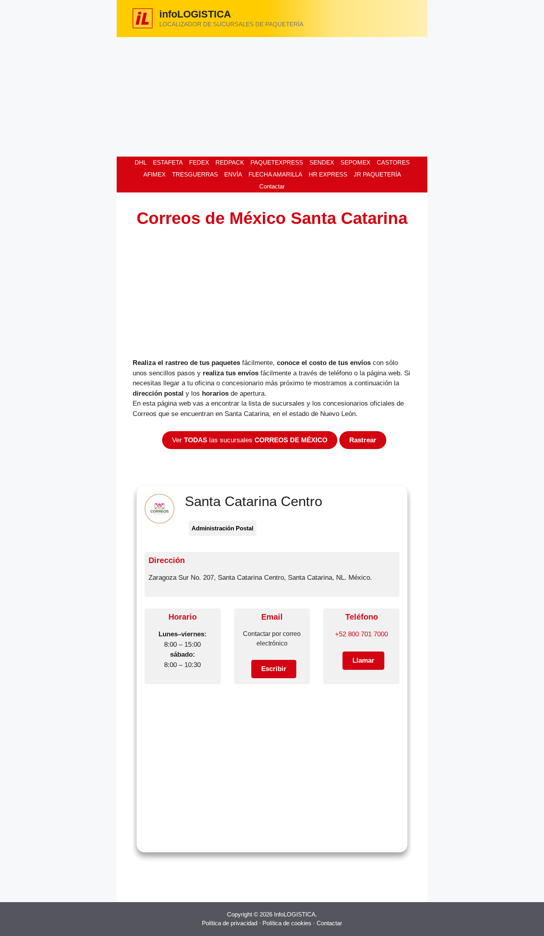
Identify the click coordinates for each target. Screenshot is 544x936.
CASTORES (393, 162)
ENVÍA (233, 174)
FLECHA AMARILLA (275, 174)
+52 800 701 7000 (361, 634)
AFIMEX (154, 174)
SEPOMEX (355, 162)
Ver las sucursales (249, 440)
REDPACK (229, 162)
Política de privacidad (229, 923)
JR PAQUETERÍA (377, 174)
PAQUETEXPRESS (276, 162)
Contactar (272, 186)
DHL (141, 162)
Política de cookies (286, 923)
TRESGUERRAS (195, 174)
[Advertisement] (272, 97)
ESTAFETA (168, 162)
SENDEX (321, 162)
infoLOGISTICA (195, 14)
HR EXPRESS (328, 174)
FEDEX (199, 162)
